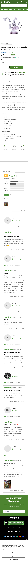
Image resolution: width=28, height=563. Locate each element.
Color (2, 59)
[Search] (26, 5)
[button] (1, 2)
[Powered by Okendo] (6, 172)
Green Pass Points (20, 72)
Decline (13, 556)
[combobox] (14, 5)
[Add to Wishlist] (25, 67)
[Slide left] (11, 41)
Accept (13, 552)
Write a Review (20, 171)
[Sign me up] (23, 511)
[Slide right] (16, 41)
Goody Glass (5, 52)
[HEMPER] (7, 2)
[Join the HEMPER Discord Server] (14, 524)
